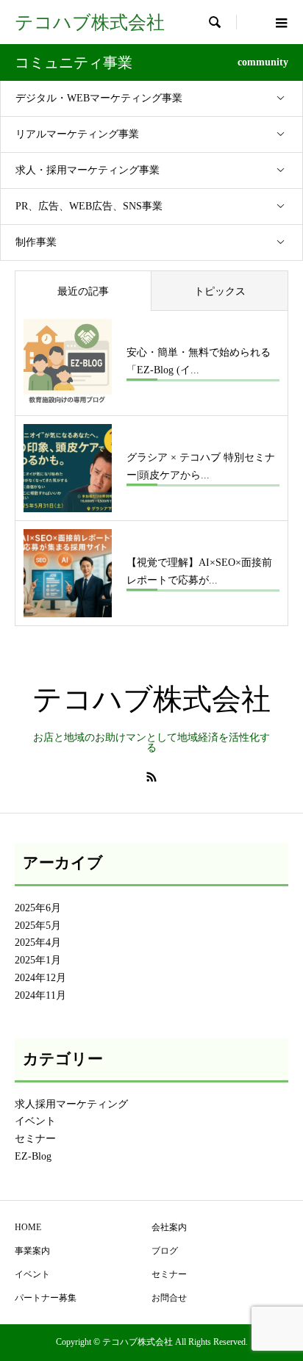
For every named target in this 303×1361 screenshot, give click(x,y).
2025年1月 (38, 960)
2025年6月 (38, 907)
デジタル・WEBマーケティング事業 (98, 98)
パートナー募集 (45, 1298)
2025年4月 (38, 942)
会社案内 (169, 1227)
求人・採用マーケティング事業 (87, 170)
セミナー (35, 1138)
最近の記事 (83, 291)
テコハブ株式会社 (90, 22)
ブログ (165, 1251)
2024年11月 (40, 995)
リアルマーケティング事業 (77, 134)
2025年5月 (38, 925)
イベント (35, 1121)
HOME (28, 1227)
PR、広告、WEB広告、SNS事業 (89, 206)
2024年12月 (40, 977)
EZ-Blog (33, 1156)
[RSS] (151, 777)
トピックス (220, 291)
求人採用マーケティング (71, 1104)
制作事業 (36, 242)
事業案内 (32, 1251)
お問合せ (169, 1298)
